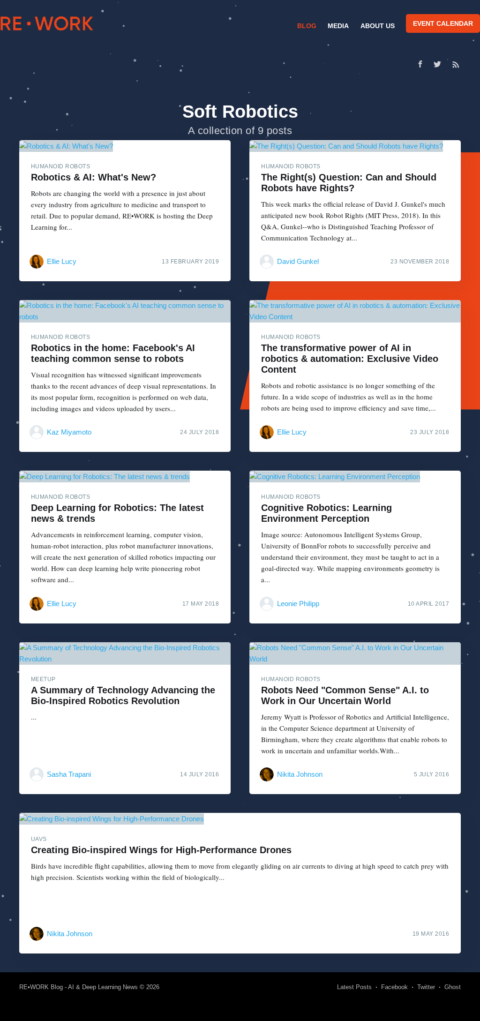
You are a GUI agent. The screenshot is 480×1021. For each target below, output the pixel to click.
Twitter (426, 987)
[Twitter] (439, 64)
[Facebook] (420, 64)
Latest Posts (354, 987)
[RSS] (456, 64)
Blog (306, 26)
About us (377, 26)
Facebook (394, 987)
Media (338, 26)
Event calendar (443, 23)
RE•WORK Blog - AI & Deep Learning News (78, 987)
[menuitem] (305, 25)
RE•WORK (47, 23)
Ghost (452, 987)
